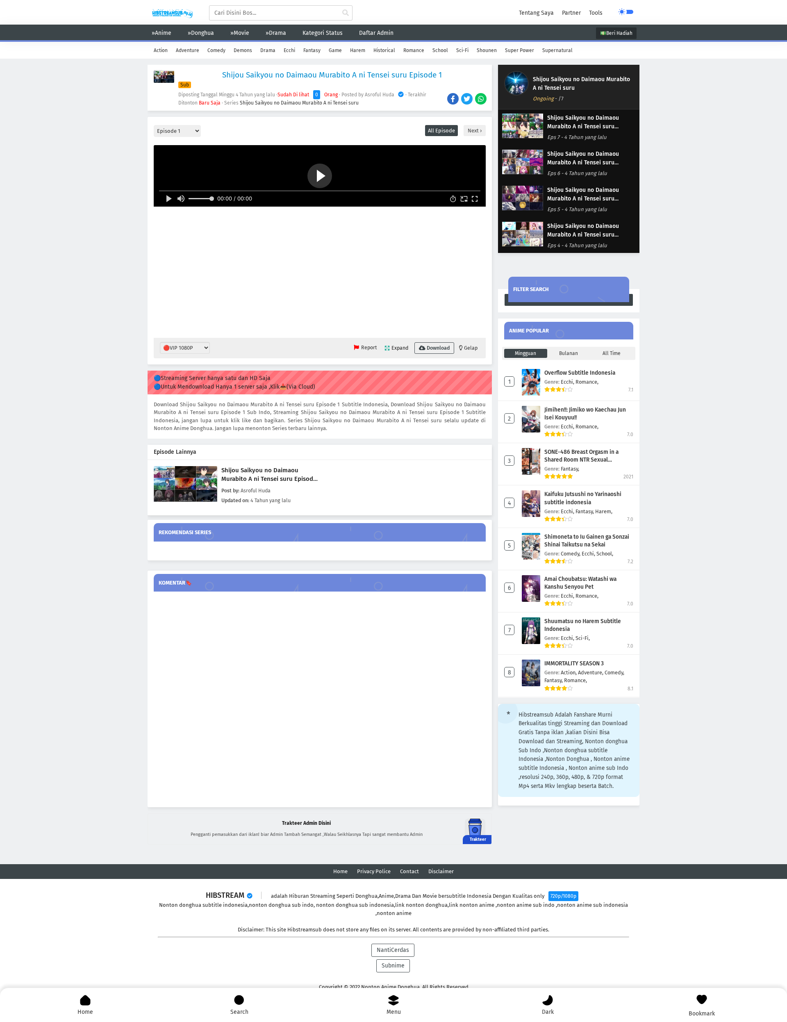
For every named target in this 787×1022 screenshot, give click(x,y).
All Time (612, 353)
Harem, (603, 511)
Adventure (187, 50)
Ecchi (289, 50)
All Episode (441, 130)
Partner (571, 12)
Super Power (519, 50)
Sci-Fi (462, 50)
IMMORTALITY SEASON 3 (574, 663)
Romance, (586, 382)
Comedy (216, 50)
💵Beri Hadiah (616, 33)
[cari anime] (345, 13)
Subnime (393, 965)
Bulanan (568, 353)
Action (161, 50)
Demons (243, 50)
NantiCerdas (393, 950)
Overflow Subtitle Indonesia (579, 372)
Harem (357, 50)
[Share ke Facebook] (453, 99)
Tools (596, 12)
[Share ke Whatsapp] (481, 99)
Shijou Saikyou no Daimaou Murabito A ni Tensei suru (299, 103)
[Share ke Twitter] (467, 99)
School (440, 50)
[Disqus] (319, 699)
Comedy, (571, 554)
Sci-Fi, (582, 638)
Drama (267, 50)
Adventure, (591, 672)
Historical (384, 50)
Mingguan (525, 353)
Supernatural (557, 50)
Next (474, 130)
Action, (569, 672)
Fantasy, (570, 469)
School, (604, 554)
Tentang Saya (536, 12)
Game (335, 50)
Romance (413, 50)
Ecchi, (568, 382)
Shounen (487, 50)
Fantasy (312, 50)
